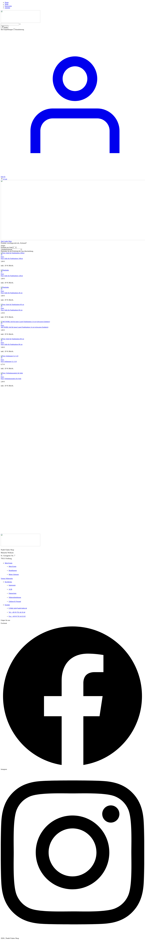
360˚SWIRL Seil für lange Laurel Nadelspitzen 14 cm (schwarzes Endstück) (24, 327)
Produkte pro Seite (6, 247)
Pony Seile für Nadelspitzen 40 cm (11, 293)
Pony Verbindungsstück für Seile (11, 378)
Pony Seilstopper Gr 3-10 (9, 361)
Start (2, 241)
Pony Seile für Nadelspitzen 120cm (12, 276)
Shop (10, 241)
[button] (4, 179)
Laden (6, 241)
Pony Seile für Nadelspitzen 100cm (12, 258)
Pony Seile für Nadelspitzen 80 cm (11, 344)
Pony (2, 257)
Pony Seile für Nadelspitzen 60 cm (11, 310)
